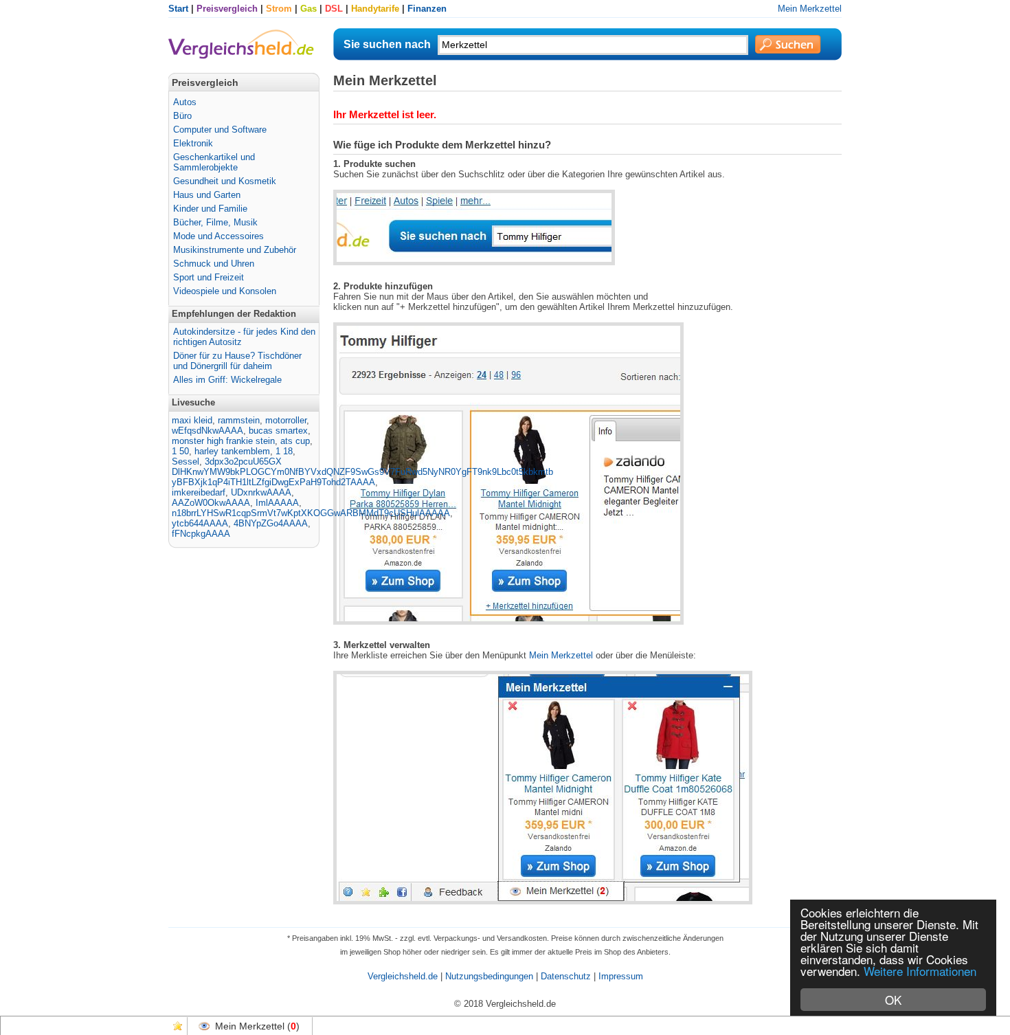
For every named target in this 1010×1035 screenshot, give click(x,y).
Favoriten (178, 1026)
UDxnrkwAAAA (261, 492)
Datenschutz (566, 976)
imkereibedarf (198, 492)
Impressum (620, 976)
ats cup (295, 441)
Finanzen (427, 8)
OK (893, 999)
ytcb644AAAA (200, 523)
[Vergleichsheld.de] (241, 57)
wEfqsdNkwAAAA (207, 430)
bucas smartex (278, 430)
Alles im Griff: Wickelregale (227, 380)
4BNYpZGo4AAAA (271, 523)
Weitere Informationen (920, 970)
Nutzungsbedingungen (489, 976)
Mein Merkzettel (810, 8)
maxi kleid (192, 420)
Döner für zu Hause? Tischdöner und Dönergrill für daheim (237, 360)
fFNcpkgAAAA (201, 533)
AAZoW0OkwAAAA (211, 503)
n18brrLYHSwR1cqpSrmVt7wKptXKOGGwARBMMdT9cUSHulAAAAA (311, 513)
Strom (279, 8)
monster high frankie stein (223, 441)
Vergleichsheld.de (403, 976)
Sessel (185, 461)
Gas (308, 8)
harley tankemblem (232, 451)
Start (178, 8)
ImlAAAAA (277, 503)
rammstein (239, 420)
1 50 (180, 451)
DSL (334, 8)
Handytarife (375, 8)
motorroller (285, 420)
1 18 (284, 451)
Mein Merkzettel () (257, 1026)
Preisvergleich (227, 8)
